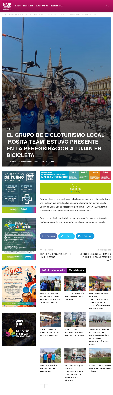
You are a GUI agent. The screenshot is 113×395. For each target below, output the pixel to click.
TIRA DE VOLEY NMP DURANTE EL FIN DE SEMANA (56, 255)
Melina (13, 161)
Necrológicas (57, 6)
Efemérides (28, 6)
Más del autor (76, 270)
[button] (107, 6)
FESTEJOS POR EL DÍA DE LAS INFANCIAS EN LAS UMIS (74, 297)
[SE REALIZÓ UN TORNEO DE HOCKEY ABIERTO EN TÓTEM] (100, 355)
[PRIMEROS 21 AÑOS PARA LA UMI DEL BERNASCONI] (50, 355)
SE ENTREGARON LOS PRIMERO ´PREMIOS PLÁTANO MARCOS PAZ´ (95, 257)
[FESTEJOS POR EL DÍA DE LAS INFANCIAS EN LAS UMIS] (75, 283)
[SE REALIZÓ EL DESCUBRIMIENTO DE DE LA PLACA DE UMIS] (75, 319)
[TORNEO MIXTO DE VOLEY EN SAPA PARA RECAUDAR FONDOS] (50, 319)
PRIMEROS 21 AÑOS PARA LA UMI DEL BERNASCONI (48, 369)
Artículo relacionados (53, 270)
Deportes (13, 14)
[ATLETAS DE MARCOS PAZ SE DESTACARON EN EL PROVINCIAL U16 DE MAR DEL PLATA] (50, 283)
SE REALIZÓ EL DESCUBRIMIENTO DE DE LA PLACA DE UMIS (74, 333)
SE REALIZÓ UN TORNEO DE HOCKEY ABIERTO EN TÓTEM (100, 369)
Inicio (18, 6)
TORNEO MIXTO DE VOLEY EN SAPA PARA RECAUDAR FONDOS (49, 333)
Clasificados (42, 6)
